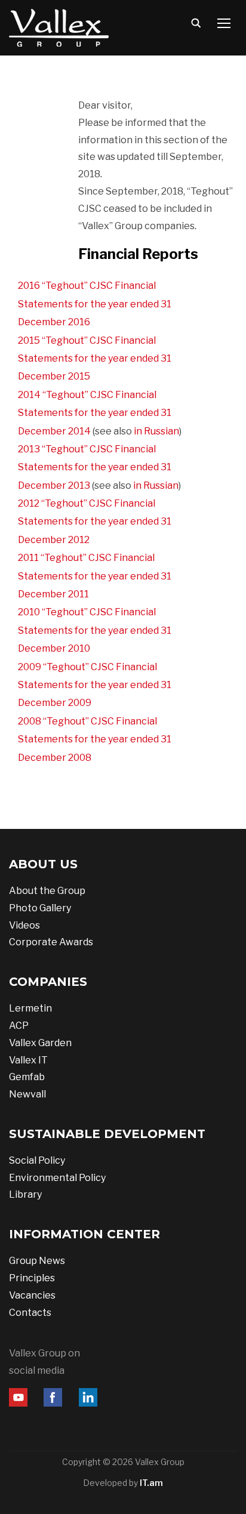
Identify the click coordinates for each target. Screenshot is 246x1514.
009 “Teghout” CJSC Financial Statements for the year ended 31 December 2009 (94, 685)
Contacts (30, 1312)
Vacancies (32, 1295)
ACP (19, 1025)
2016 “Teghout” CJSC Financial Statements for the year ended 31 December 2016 (94, 304)
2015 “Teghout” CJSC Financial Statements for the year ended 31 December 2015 (94, 359)
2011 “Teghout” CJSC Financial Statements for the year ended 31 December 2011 (94, 576)
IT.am (151, 1483)
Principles (32, 1278)
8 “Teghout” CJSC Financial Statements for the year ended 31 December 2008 (94, 739)
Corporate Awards (51, 942)
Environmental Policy (57, 1177)
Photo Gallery (40, 908)
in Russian (156, 431)
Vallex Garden (40, 1043)
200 (26, 721)
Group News (37, 1260)
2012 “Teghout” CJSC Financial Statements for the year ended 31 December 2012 (94, 521)
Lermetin (30, 1008)
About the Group (47, 890)
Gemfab (27, 1077)
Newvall (27, 1094)
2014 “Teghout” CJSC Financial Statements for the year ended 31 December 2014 (94, 413)
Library (25, 1194)
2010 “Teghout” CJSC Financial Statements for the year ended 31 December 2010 (94, 630)
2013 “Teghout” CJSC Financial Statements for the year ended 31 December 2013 (94, 467)
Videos (24, 925)
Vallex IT (28, 1060)
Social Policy (37, 1160)
